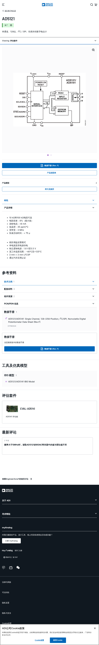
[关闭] (95, 628)
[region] (49, 634)
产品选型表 (51, 173)
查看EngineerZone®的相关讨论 (15, 479)
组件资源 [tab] (9, 296)
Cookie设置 (6, 623)
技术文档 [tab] (9, 281)
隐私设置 (5, 603)
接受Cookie (57, 640)
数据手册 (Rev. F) (51, 165)
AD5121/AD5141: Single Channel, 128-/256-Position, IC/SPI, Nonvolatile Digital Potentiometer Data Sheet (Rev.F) (47, 320)
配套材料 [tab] (9, 289)
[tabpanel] (49, 237)
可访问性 (5, 592)
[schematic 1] (49, 99)
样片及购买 (49, 189)
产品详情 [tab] (8, 207)
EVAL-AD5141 (27, 408)
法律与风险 (6, 582)
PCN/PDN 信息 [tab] (11, 303)
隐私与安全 (6, 613)
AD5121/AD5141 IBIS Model (21, 381)
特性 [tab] (6, 200)
